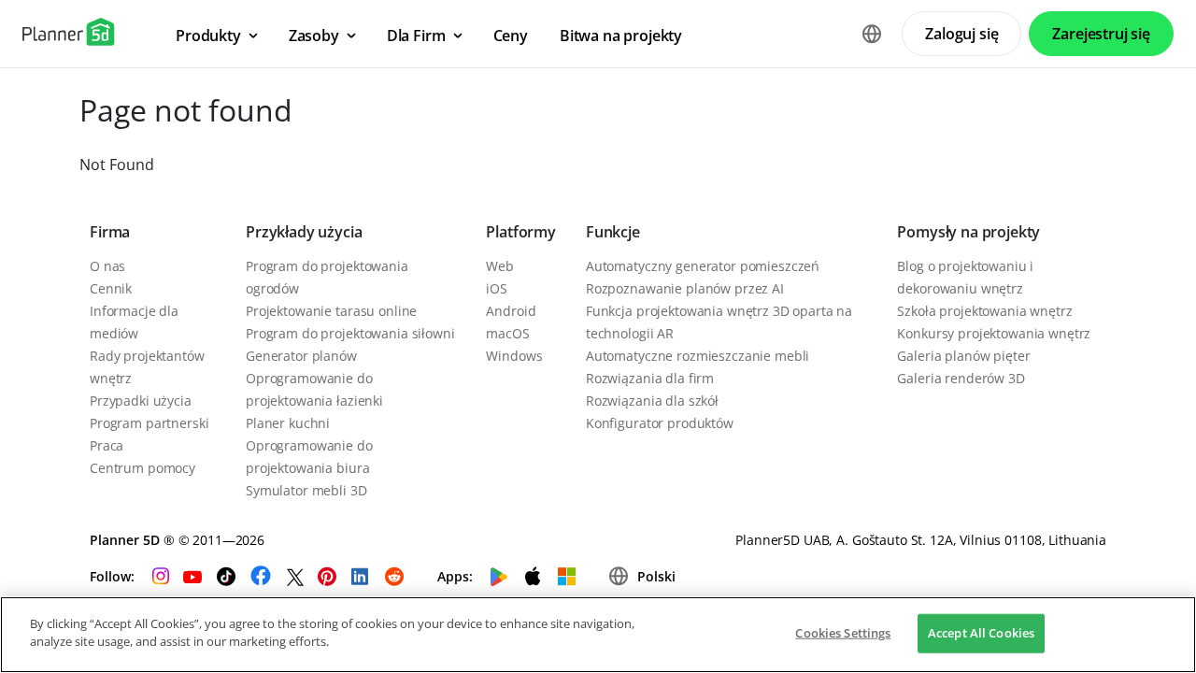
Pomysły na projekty (968, 232)
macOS (507, 333)
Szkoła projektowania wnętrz (984, 311)
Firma (110, 232)
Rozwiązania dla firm (650, 378)
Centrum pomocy (142, 468)
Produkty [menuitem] (208, 35)
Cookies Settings (842, 632)
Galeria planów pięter (963, 356)
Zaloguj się (961, 33)
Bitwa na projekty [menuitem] (621, 35)
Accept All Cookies (981, 632)
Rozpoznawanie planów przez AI (685, 288)
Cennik (111, 288)
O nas (107, 266)
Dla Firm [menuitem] (416, 35)
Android (510, 311)
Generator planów (301, 356)
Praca (106, 445)
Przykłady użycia (304, 232)
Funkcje (613, 232)
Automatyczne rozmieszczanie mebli (697, 356)
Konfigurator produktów (659, 423)
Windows (514, 356)
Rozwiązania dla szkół (652, 400)
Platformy (521, 232)
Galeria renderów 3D (960, 378)
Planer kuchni (288, 423)
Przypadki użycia (141, 400)
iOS (496, 288)
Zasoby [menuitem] (314, 35)
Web (500, 266)
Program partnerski (149, 423)
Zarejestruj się (1101, 33)
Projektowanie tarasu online (331, 311)
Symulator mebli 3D (306, 490)
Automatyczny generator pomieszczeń (702, 266)
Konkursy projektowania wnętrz (993, 333)
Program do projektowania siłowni (350, 333)
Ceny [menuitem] (510, 35)
